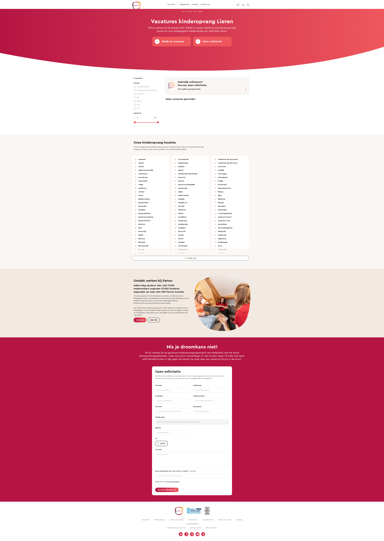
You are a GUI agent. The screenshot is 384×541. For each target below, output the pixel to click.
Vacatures (171, 4)
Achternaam (197, 385)
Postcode (158, 406)
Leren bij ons (205, 4)
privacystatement (173, 481)
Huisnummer (197, 406)
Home (183, 11)
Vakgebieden (184, 4)
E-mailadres (159, 396)
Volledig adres (160, 417)
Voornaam (158, 385)
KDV (195, 11)
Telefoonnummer (199, 396)
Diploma (158, 428)
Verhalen (195, 4)
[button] (176, 4)
